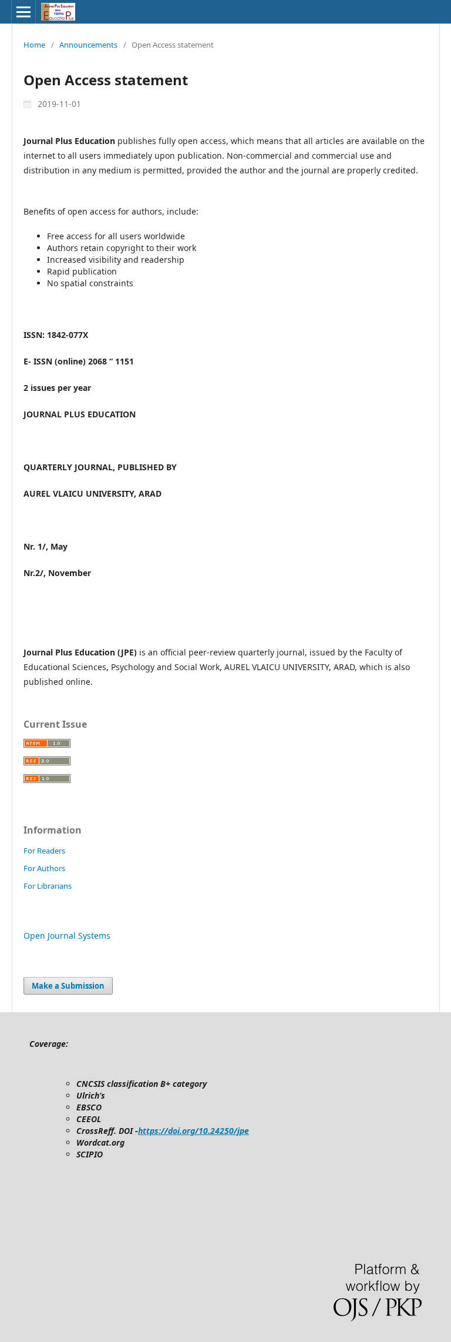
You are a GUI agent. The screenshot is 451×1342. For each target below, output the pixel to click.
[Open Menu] (23, 12)
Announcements (88, 44)
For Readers (44, 850)
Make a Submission (68, 985)
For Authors (44, 868)
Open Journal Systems (66, 935)
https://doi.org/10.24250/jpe (193, 1130)
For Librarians (47, 886)
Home (34, 44)
